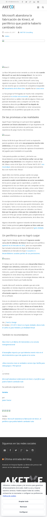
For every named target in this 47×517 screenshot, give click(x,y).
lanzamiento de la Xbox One (15, 88)
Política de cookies (9, 496)
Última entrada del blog (17, 459)
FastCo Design (11, 322)
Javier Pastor (6, 400)
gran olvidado (39, 228)
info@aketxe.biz (13, 2)
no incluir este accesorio (19, 96)
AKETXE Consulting (26, 32)
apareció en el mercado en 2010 (13, 245)
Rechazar (23, 507)
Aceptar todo (23, 501)
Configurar (23, 512)
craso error (40, 88)
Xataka (7, 36)
